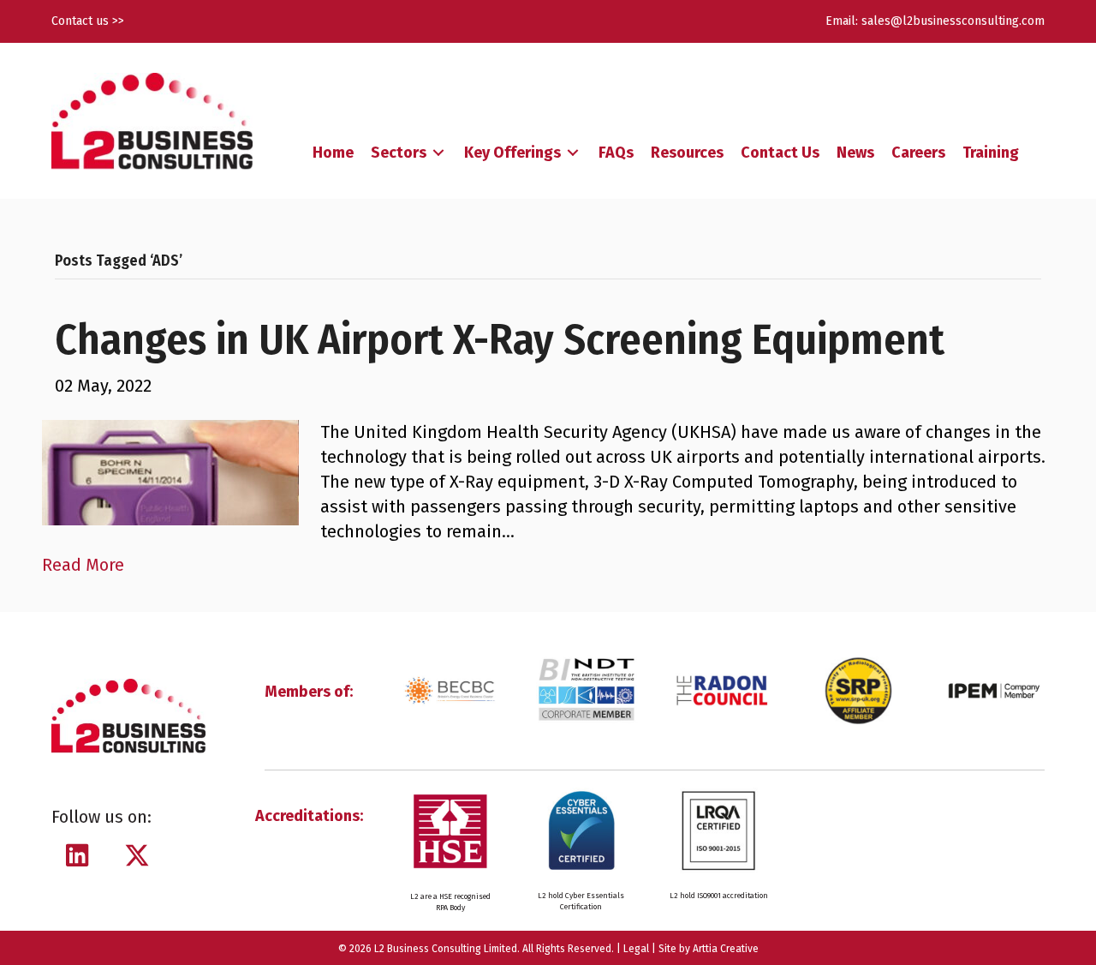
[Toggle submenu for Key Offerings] (573, 153)
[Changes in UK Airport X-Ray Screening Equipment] (170, 471)
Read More (83, 564)
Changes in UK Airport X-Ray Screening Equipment (499, 339)
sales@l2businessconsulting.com (953, 21)
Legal (636, 949)
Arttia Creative (726, 949)
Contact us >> (87, 21)
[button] (77, 855)
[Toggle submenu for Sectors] (438, 153)
